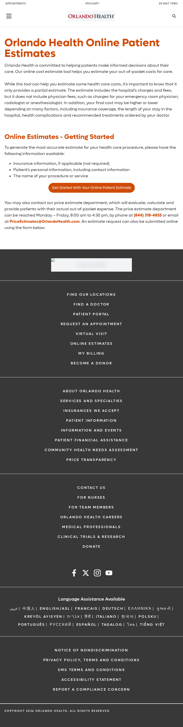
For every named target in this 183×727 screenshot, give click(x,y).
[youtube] (108, 573)
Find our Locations (91, 294)
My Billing (91, 353)
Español (86, 624)
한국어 (127, 616)
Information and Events (91, 430)
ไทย (131, 624)
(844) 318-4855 (148, 215)
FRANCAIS (86, 608)
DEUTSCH (113, 608)
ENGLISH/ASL (55, 608)
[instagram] (97, 573)
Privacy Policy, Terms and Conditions (91, 660)
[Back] (8, 16)
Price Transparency (91, 459)
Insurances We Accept (91, 410)
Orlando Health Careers (91, 517)
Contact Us (91, 487)
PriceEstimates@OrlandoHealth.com (45, 221)
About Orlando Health (91, 391)
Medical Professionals (91, 527)
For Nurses (91, 497)
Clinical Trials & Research (91, 536)
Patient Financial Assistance (91, 440)
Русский (61, 624)
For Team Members (91, 507)
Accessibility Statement (91, 679)
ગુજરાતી (163, 608)
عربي (14, 608)
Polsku (148, 616)
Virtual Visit (91, 333)
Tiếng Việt (152, 624)
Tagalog (112, 624)
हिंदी (88, 616)
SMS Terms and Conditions (91, 669)
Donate (92, 546)
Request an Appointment (92, 324)
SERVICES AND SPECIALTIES (91, 401)
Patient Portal (91, 314)
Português (31, 624)
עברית (73, 616)
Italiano (106, 616)
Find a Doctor (91, 304)
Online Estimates (91, 343)
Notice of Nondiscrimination (91, 650)
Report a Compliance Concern (91, 689)
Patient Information (91, 420)
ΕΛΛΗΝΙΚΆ (140, 608)
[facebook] (74, 573)
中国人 (29, 608)
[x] (85, 573)
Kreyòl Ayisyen (43, 616)
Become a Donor (91, 363)
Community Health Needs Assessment (91, 450)
